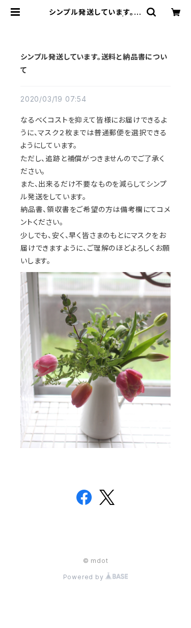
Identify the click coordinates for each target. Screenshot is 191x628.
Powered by (84, 577)
